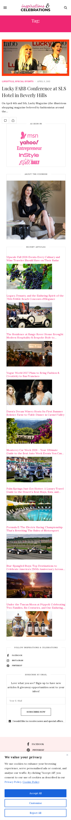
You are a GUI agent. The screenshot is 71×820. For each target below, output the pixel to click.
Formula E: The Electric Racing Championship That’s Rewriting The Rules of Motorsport (35, 529)
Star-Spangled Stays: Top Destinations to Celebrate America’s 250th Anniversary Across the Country (35, 567)
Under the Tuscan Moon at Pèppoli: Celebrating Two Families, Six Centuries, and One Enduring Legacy (36, 606)
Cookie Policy (31, 782)
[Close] (67, 755)
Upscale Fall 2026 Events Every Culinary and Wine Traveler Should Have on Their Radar (33, 258)
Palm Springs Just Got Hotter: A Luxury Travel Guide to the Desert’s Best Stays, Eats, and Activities (35, 490)
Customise (35, 803)
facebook (38, 744)
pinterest (38, 749)
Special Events (24, 81)
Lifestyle (8, 81)
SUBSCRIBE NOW (36, 711)
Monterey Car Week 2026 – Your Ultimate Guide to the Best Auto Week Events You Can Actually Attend (34, 451)
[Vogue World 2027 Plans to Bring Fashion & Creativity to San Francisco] (29, 392)
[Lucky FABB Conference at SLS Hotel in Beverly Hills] (35, 58)
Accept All (35, 793)
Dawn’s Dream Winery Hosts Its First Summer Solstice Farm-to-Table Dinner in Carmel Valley (35, 413)
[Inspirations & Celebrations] (35, 8)
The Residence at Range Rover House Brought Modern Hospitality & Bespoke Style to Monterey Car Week (35, 336)
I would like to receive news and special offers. (38, 721)
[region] (35, 786)
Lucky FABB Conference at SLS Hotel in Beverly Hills (34, 91)
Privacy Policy (13, 782)
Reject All (35, 813)
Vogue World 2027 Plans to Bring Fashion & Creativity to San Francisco (33, 374)
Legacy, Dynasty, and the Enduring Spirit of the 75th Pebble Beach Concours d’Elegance (35, 297)
